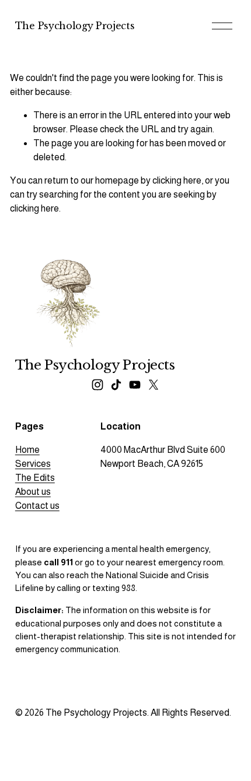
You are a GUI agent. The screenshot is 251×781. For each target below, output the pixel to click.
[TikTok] (116, 385)
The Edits (35, 478)
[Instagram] (97, 385)
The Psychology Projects (75, 25)
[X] (153, 385)
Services (33, 464)
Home (27, 450)
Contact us (37, 506)
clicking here (176, 180)
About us (33, 492)
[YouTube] (135, 385)
